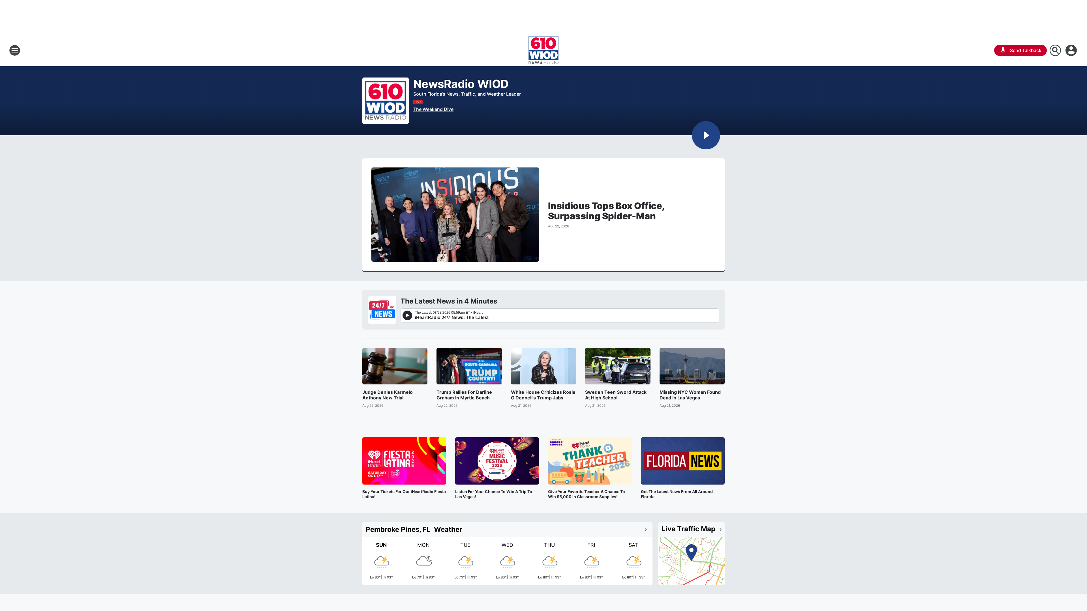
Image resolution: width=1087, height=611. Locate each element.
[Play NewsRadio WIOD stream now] (385, 101)
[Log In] (1071, 50)
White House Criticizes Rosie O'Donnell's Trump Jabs (543, 395)
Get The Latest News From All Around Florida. (677, 494)
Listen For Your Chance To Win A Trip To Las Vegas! (493, 494)
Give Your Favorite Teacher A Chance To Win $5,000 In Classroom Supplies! (586, 494)
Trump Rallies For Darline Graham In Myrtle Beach (464, 395)
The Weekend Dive (433, 109)
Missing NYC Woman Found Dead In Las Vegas (690, 395)
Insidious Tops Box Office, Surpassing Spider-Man (606, 211)
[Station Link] (543, 50)
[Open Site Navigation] (14, 50)
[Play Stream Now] (706, 135)
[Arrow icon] (645, 529)
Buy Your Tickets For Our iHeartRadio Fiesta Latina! (404, 494)
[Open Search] (1055, 50)
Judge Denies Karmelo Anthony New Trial (387, 395)
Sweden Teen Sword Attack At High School (616, 395)
